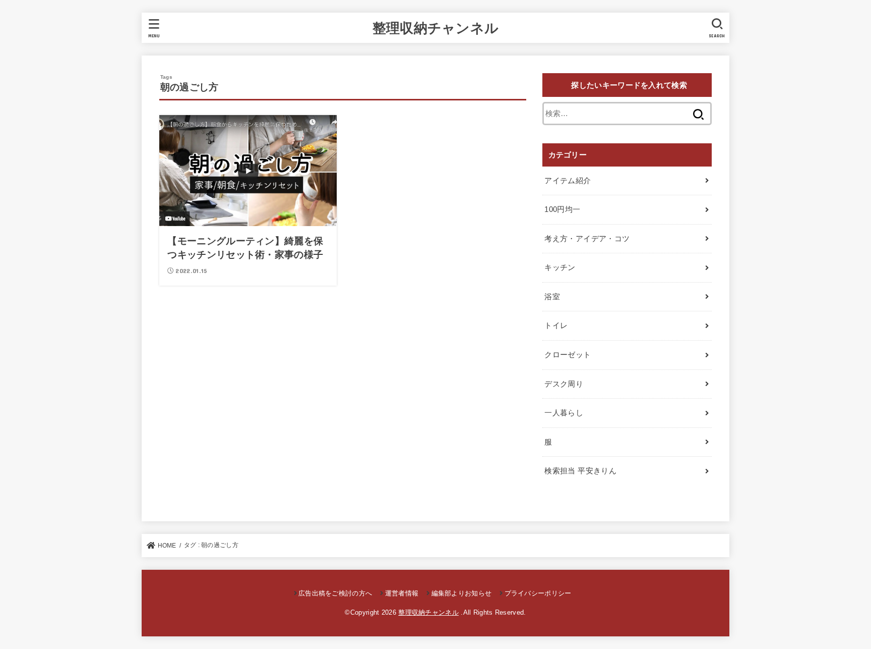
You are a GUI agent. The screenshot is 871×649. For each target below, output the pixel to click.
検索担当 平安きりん (580, 471)
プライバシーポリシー (538, 593)
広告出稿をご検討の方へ (335, 593)
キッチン (559, 267)
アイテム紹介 (567, 181)
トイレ (556, 325)
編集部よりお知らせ (461, 593)
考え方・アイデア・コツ (587, 239)
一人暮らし (563, 413)
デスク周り (563, 384)
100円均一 (562, 209)
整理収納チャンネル (435, 27)
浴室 (552, 297)
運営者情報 (401, 593)
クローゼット (567, 355)
